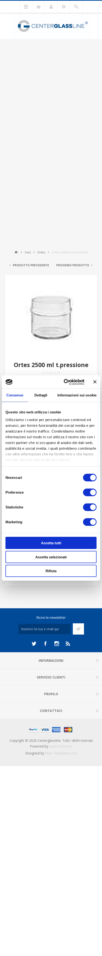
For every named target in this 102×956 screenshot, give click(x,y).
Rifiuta (51, 571)
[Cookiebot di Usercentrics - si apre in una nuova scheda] (64, 382)
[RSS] (68, 643)
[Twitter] (34, 643)
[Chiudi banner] (95, 382)
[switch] (90, 492)
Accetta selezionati (51, 557)
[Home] (16, 252)
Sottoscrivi (78, 629)
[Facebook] (45, 643)
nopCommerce (60, 746)
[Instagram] (56, 643)
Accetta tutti (51, 543)
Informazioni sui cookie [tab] (77, 395)
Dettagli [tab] (40, 395)
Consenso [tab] (14, 395)
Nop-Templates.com (61, 753)
